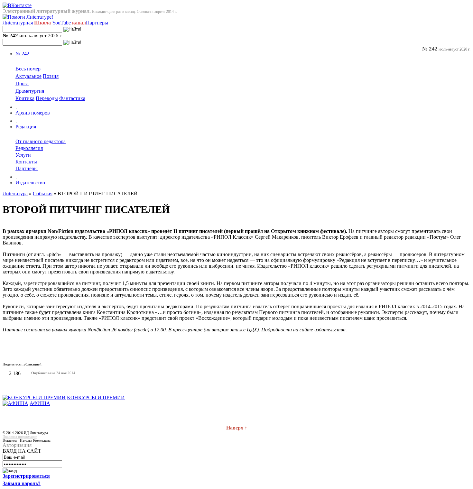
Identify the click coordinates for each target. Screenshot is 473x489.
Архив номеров (32, 112)
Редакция (25, 126)
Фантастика (72, 98)
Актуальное (28, 76)
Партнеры (97, 22)
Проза (22, 83)
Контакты (26, 161)
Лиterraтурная (27, 22)
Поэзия (51, 76)
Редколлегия (29, 148)
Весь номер (28, 68)
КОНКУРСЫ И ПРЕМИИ (96, 397)
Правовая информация (20, 436)
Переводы (47, 98)
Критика (24, 98)
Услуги (23, 155)
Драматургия (29, 91)
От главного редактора (40, 141)
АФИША (40, 403)
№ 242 (22, 53)
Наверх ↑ (236, 427)
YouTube (69, 22)
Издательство (30, 182)
